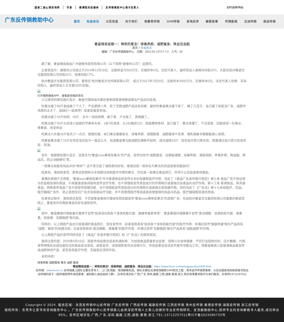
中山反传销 (101, 304)
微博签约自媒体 (89, 7)
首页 (77, 21)
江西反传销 (176, 304)
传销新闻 (231, 21)
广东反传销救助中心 (29, 19)
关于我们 (131, 21)
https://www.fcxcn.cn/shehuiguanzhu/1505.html (182, 266)
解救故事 (212, 21)
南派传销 (269, 21)
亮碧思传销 (152, 21)
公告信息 (112, 21)
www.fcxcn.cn (55, 270)
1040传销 (173, 21)
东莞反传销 (84, 304)
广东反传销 (120, 304)
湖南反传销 (231, 304)
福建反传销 (157, 304)
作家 (69, 7)
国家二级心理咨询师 (47, 7)
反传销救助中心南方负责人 (122, 7)
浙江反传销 (250, 304)
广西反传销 (138, 304)
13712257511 (235, 7)
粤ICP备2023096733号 (207, 315)
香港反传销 (213, 304)
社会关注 (93, 21)
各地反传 (193, 21)
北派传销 (250, 21)
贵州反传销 (194, 304)
